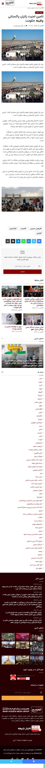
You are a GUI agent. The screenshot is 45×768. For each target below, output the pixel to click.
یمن (40, 426)
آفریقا (40, 392)
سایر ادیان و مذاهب (36, 487)
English (24, 740)
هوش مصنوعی (37, 490)
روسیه (40, 551)
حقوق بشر (39, 568)
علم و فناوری (38, 453)
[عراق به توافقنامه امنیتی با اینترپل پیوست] (12, 319)
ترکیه (40, 494)
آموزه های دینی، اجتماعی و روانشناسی (30, 500)
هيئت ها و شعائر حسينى (34, 460)
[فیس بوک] (39, 241)
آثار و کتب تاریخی (36, 558)
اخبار (36, 8)
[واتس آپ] (23, 241)
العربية (30, 740)
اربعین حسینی (35, 228)
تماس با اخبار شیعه (23, 734)
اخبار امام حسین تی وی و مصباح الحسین (29, 507)
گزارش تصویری (37, 470)
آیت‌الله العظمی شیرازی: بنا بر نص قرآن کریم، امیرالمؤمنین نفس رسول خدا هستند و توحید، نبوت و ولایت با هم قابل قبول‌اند (12, 303)
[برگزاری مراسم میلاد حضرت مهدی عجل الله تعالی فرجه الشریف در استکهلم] (22, 637)
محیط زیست (38, 521)
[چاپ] (8, 241)
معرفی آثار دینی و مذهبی (34, 541)
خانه (40, 8)
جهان (40, 382)
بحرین (40, 433)
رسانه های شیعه (37, 463)
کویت (40, 439)
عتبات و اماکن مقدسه (35, 450)
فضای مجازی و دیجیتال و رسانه (32, 514)
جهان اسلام (31, 8)
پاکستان (12, 228)
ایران (40, 412)
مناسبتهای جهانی (37, 524)
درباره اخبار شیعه (35, 734)
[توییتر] (34, 241)
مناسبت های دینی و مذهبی (33, 480)
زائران (38, 233)
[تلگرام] (18, 241)
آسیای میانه (38, 527)
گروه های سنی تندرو (36, 565)
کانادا (40, 538)
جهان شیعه (38, 561)
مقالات (40, 517)
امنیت (23, 228)
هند (41, 473)
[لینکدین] (29, 241)
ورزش (40, 531)
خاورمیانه (39, 497)
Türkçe (18, 740)
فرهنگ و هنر (38, 456)
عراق (40, 406)
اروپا (40, 389)
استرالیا (40, 555)
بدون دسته (38, 477)
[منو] (3, 4)
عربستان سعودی (36, 423)
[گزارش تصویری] (36, 648)
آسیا (40, 385)
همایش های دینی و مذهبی (34, 548)
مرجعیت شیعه (37, 446)
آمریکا (40, 395)
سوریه (40, 419)
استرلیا (40, 399)
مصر (40, 436)
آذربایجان (39, 443)
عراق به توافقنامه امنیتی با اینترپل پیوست (13, 328)
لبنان (40, 429)
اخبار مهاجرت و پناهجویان (34, 504)
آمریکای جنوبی (37, 544)
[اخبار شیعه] (34, 3)
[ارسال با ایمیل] (13, 241)
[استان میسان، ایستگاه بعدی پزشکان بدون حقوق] (33, 319)
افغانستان (39, 409)
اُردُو (14, 740)
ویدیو (40, 511)
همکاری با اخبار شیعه (11, 734)
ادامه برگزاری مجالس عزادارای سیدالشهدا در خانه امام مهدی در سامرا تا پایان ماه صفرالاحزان (34, 302)
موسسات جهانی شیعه (35, 467)
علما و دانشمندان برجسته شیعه (33, 534)
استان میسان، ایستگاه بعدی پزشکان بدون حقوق (34, 328)
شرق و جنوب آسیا (36, 483)
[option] (22, 356)
